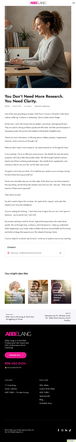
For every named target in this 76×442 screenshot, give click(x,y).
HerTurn (40, 106)
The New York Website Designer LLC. (19, 431)
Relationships (46, 106)
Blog (37, 106)
